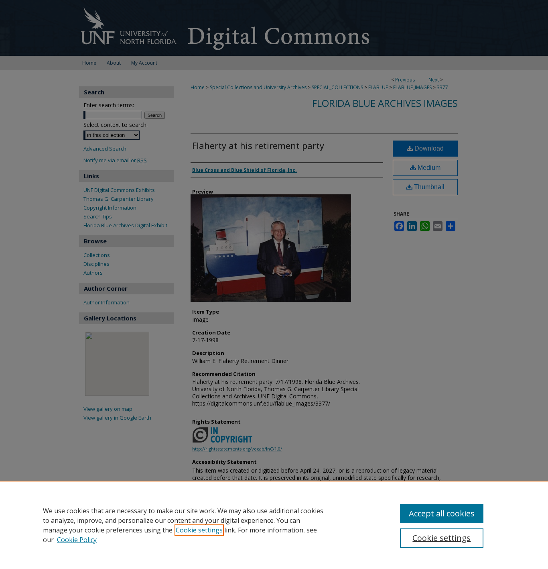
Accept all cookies (442, 513)
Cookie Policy (77, 539)
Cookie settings (199, 530)
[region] (274, 525)
